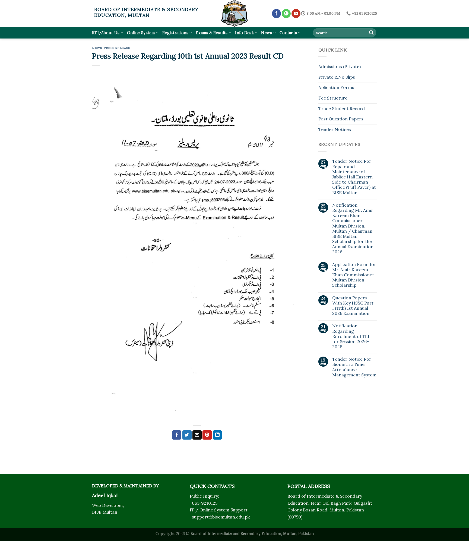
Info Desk (244, 32)
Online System (141, 32)
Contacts (288, 32)
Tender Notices (334, 129)
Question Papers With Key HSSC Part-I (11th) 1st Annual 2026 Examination (354, 305)
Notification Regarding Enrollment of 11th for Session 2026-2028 (351, 336)
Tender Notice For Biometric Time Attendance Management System (354, 367)
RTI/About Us (105, 32)
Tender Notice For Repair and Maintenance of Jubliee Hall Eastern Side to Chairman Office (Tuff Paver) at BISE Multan (354, 177)
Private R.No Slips (336, 77)
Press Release (117, 48)
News (266, 32)
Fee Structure (332, 98)
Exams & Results (211, 32)
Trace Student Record (341, 108)
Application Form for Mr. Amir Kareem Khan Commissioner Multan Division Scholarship (354, 275)
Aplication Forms (336, 87)
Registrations (175, 32)
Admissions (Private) (339, 66)
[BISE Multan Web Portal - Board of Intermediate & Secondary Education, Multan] (234, 13)
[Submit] (371, 32)
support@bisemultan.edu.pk (221, 517)
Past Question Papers (340, 118)
